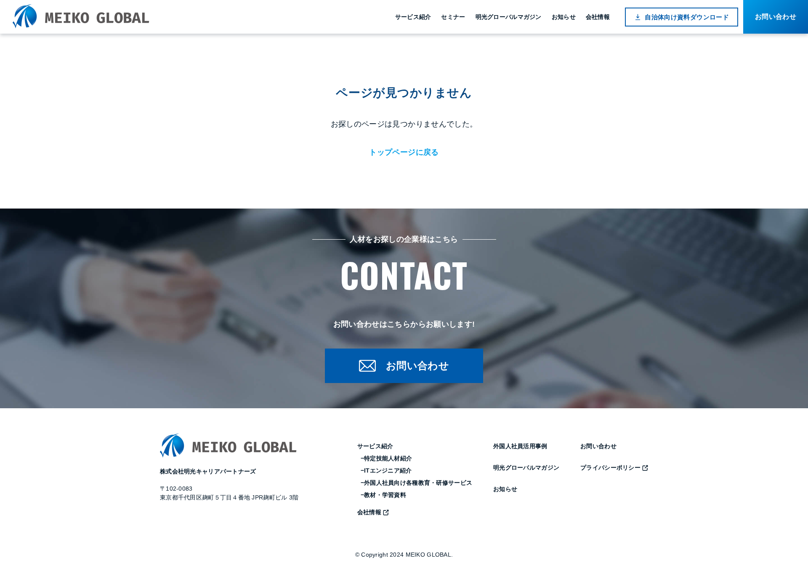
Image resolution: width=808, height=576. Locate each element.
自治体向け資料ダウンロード (687, 17)
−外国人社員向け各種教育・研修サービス (416, 482)
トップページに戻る (404, 152)
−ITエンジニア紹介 (386, 470)
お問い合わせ (598, 446)
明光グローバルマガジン (509, 16)
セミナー (453, 16)
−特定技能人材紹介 (386, 458)
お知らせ (564, 16)
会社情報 (598, 16)
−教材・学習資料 (383, 494)
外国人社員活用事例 (520, 446)
